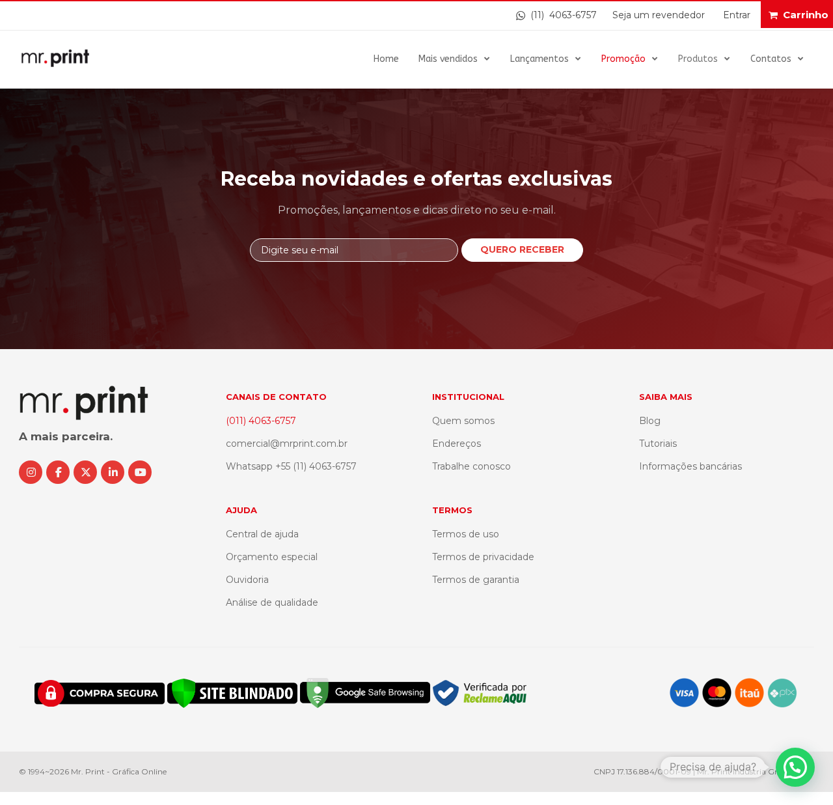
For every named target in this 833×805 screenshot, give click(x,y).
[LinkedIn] (112, 472)
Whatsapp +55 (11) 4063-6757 (291, 466)
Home (386, 58)
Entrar (736, 15)
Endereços (456, 443)
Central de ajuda (262, 534)
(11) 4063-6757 (561, 15)
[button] (795, 767)
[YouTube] (140, 472)
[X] (85, 472)
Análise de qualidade (272, 602)
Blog (650, 421)
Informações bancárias (690, 466)
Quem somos (463, 421)
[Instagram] (30, 472)
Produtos (698, 58)
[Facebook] (58, 472)
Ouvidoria (247, 580)
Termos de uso (465, 534)
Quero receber (522, 249)
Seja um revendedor (658, 15)
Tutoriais (658, 443)
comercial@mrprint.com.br (287, 443)
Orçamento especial (272, 557)
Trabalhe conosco (471, 466)
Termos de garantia (475, 580)
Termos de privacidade (483, 557)
